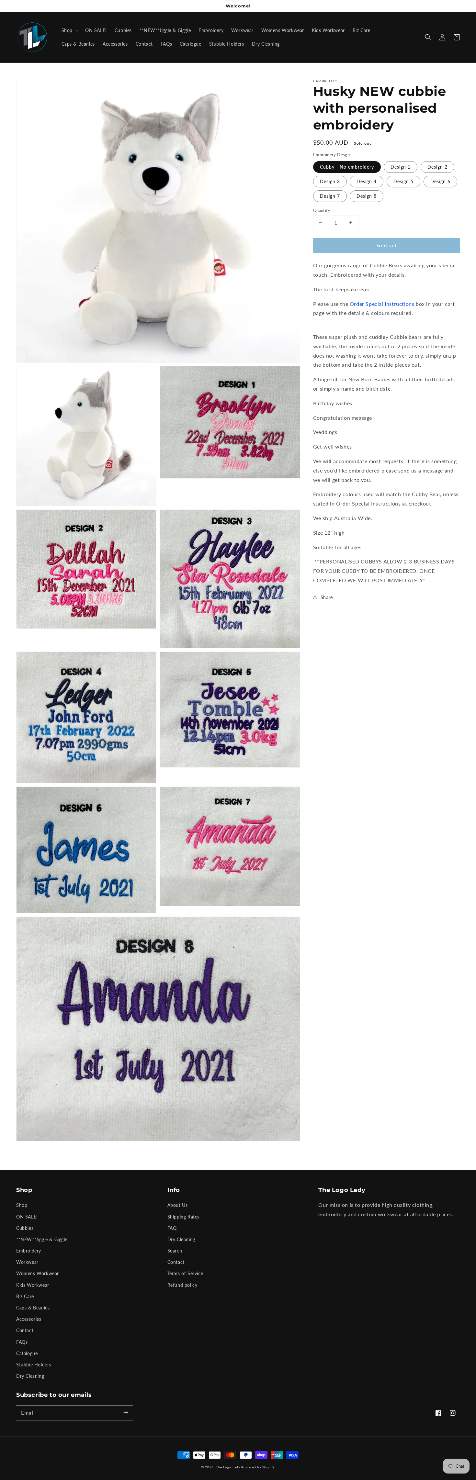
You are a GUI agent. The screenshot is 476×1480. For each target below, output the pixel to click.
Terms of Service (185, 1273)
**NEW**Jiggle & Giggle (41, 1239)
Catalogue (27, 1353)
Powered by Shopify (258, 1467)
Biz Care (25, 1296)
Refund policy (182, 1285)
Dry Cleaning (30, 1376)
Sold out (386, 245)
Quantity (321, 210)
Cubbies (24, 1228)
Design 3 (330, 181)
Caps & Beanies (33, 1307)
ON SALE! (27, 1216)
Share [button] (327, 597)
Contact (24, 1330)
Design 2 (437, 166)
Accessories (28, 1319)
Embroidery (28, 1250)
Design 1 (401, 166)
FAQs (22, 1342)
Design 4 (367, 181)
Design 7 (330, 195)
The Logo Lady (228, 1467)
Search (174, 1250)
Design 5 (403, 181)
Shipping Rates (183, 1216)
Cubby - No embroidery (347, 166)
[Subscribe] (126, 1413)
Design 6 (440, 181)
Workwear (27, 1262)
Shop (21, 1205)
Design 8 (367, 195)
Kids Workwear (32, 1285)
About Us (177, 1205)
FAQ (172, 1228)
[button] (428, 37)
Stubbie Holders (33, 1364)
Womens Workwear (37, 1273)
